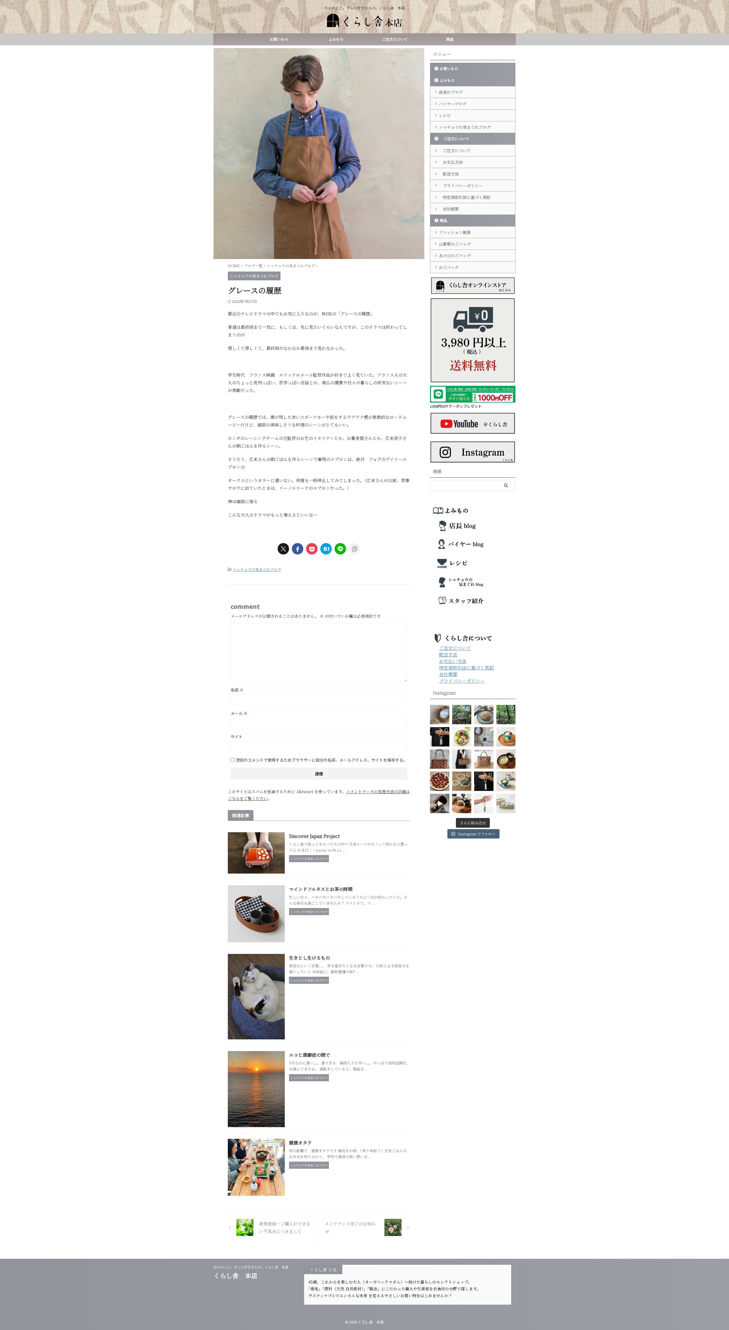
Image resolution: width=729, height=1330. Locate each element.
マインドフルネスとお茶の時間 (321, 889)
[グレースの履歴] (326, 548)
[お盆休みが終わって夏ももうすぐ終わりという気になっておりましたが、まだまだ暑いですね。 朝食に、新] (462, 736)
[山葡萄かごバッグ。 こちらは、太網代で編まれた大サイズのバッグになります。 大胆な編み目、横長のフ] (462, 759)
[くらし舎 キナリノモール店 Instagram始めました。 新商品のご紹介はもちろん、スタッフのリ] (483, 736)
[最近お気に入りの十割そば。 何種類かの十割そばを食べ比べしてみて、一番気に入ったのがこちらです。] (483, 714)
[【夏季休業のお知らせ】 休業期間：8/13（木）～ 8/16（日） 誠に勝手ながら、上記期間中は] (506, 736)
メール (239, 713)
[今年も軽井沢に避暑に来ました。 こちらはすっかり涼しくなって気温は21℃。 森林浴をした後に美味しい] (506, 714)
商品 (450, 39)
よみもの (336, 39)
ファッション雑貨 (455, 232)
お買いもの (279, 39)
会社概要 (449, 209)
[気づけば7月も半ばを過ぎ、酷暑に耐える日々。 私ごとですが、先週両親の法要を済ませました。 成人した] (483, 803)
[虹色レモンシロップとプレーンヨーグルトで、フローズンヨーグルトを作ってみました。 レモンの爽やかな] (506, 781)
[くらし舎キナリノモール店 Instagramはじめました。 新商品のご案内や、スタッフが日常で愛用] (439, 714)
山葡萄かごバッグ (455, 244)
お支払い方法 (452, 661)
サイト (237, 736)
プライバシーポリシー (461, 185)
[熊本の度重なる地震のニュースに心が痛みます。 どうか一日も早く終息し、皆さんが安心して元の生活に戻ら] (483, 781)
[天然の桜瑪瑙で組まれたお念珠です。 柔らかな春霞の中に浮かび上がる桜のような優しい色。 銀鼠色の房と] (439, 736)
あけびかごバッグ (455, 255)
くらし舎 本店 (239, 1275)
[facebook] (297, 548)
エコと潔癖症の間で (309, 1055)
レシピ (445, 115)
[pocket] (312, 548)
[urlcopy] (354, 548)
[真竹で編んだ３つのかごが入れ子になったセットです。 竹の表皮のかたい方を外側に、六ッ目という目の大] (462, 781)
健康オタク (300, 1142)
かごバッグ (449, 267)
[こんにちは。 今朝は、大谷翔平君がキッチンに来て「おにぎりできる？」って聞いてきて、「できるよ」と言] (483, 759)
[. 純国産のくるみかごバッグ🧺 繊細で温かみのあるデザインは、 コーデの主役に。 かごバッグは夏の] (439, 803)
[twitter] (283, 548)
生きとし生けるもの (309, 957)
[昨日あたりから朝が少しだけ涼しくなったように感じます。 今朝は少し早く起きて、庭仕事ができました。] (439, 759)
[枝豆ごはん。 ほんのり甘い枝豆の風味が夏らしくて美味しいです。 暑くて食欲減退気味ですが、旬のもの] (506, 759)
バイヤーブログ (452, 104)
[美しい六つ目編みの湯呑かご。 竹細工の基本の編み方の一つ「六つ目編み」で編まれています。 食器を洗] (506, 803)
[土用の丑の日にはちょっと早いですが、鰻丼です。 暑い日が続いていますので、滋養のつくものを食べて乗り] (462, 803)
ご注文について (393, 39)
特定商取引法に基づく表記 (465, 197)
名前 (237, 690)
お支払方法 (451, 162)
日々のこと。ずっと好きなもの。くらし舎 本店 (253, 1266)
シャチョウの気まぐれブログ (257, 569)
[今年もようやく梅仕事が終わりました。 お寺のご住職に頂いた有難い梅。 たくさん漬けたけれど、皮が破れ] (439, 781)
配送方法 (449, 174)
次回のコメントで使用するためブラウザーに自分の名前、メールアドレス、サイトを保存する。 (321, 760)
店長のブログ (451, 92)
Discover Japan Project (314, 836)
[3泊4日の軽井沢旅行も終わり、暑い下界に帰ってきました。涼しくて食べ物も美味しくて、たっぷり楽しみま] (462, 714)
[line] (340, 548)
